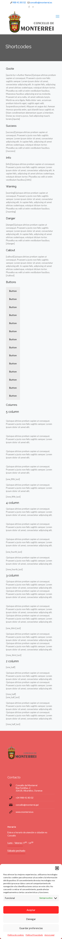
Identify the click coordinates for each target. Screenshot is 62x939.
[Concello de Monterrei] (31, 22)
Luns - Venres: (15, 842)
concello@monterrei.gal (27, 805)
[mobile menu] (57, 16)
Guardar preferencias (31, 928)
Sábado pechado (16, 850)
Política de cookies (16, 935)
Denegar (31, 919)
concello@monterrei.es (41, 2)
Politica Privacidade (34, 935)
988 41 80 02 (19, 2)
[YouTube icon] (33, 6)
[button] (57, 868)
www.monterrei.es (24, 812)
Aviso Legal (49, 935)
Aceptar (31, 909)
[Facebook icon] (29, 6)
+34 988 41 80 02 (24, 797)
